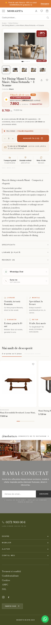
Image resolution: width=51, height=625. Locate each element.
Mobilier (25, 542)
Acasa (4, 23)
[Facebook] (8, 597)
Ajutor (25, 549)
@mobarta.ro (9, 436)
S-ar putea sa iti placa (12, 354)
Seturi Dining (13, 23)
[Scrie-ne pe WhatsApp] (45, 618)
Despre (25, 536)
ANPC (5, 584)
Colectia (8, 89)
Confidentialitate (10, 575)
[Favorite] (41, 11)
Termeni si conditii (11, 571)
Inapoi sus (10, 606)
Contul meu (25, 555)
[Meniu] (3, 11)
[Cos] (47, 11)
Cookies (6, 580)
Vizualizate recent (33, 354)
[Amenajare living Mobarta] (30, 450)
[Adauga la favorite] (47, 80)
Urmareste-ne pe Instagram (32, 436)
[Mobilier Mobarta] (10, 450)
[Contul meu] (36, 11)
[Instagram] (3, 597)
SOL (4, 589)
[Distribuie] (41, 80)
